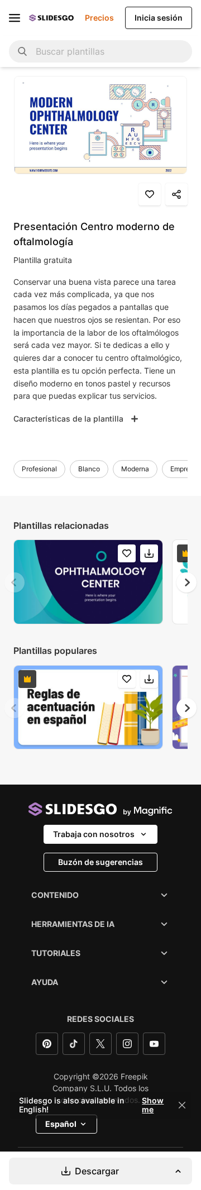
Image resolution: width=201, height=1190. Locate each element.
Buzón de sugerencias (100, 862)
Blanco (89, 469)
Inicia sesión (159, 17)
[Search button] (22, 51)
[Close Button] (182, 1105)
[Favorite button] (149, 194)
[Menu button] (14, 17)
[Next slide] (186, 582)
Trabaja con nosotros (94, 834)
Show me (153, 1105)
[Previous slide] (14, 582)
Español (60, 1124)
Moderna (135, 469)
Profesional (39, 469)
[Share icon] (176, 194)
